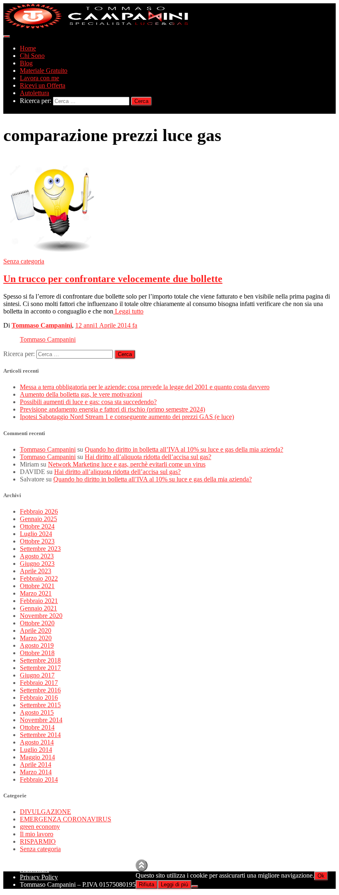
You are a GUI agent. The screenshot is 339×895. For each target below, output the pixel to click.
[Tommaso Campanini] (96, 26)
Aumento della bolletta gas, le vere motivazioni (81, 394)
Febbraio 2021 (39, 600)
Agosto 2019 (37, 645)
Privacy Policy (39, 877)
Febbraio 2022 (39, 578)
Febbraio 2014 (39, 779)
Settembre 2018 (40, 660)
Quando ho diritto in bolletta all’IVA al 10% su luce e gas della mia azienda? (184, 449)
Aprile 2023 (35, 570)
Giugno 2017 (37, 675)
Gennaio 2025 (38, 518)
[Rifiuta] (194, 886)
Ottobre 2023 (37, 541)
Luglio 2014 (36, 749)
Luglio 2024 (36, 533)
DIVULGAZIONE (45, 811)
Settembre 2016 (40, 690)
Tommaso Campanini (48, 339)
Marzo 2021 (36, 593)
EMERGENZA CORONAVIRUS (65, 819)
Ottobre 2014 (37, 727)
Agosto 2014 (37, 742)
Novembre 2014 (41, 719)
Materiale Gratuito (43, 70)
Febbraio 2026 (39, 511)
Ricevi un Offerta (42, 85)
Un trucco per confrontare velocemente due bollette (112, 278)
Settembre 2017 (40, 667)
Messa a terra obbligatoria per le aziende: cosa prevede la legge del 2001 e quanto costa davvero (145, 386)
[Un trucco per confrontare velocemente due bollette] (53, 253)
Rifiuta (146, 884)
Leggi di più (174, 884)
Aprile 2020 (35, 630)
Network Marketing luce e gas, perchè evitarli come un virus (126, 464)
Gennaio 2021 (38, 608)
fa (106, 325)
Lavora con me (39, 77)
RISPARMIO (38, 841)
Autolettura (34, 92)
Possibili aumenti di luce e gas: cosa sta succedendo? (88, 401)
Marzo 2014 (36, 771)
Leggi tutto (128, 311)
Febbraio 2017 (39, 682)
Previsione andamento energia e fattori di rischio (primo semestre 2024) (112, 409)
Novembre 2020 (41, 615)
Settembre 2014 (40, 734)
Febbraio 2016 (39, 697)
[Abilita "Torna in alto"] (142, 865)
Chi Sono (32, 55)
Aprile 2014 (35, 764)
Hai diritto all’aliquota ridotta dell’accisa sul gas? (148, 456)
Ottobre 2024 (37, 526)
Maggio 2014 (37, 757)
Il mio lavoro (36, 834)
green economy (40, 826)
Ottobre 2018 (37, 652)
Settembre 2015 (40, 704)
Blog (26, 63)
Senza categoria (23, 261)
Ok (321, 876)
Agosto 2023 (37, 556)
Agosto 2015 (37, 712)
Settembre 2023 (40, 548)
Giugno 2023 (37, 563)
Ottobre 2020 (37, 623)
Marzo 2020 (36, 637)
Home (28, 48)
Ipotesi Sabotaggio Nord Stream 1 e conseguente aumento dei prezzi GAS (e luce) (127, 416)
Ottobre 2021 (37, 585)
